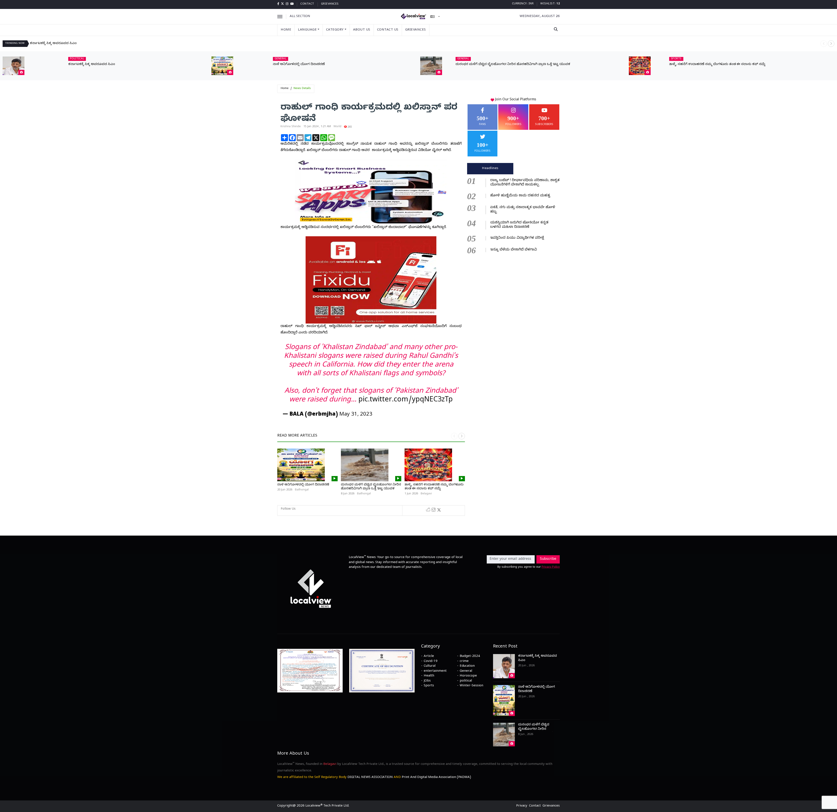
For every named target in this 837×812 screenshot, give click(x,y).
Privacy (521, 806)
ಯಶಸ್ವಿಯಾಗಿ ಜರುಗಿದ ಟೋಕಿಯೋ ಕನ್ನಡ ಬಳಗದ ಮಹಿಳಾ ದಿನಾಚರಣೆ (519, 225)
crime (464, 661)
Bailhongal (302, 490)
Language (307, 30)
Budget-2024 (470, 656)
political (466, 681)
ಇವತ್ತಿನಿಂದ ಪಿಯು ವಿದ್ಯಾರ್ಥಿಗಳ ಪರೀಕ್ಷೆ (517, 238)
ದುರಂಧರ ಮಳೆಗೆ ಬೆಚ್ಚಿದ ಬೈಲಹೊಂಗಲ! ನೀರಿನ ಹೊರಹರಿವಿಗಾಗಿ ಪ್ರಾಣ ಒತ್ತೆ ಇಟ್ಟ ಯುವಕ (513, 64)
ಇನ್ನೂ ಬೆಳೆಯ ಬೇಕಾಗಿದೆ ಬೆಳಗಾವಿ (513, 250)
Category (335, 30)
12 (558, 4)
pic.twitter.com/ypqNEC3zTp (405, 400)
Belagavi (426, 494)
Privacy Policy (551, 567)
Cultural (430, 666)
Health (429, 676)
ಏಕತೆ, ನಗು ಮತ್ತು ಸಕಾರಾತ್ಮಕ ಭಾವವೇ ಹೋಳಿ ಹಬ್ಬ (522, 209)
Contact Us (387, 30)
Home (286, 30)
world (337, 127)
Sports (429, 686)
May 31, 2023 (355, 414)
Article (429, 656)
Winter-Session (471, 686)
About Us (361, 30)
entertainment (435, 671)
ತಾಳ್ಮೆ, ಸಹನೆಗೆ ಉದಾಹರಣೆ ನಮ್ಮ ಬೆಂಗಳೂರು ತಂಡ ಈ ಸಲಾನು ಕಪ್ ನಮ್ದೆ (717, 64)
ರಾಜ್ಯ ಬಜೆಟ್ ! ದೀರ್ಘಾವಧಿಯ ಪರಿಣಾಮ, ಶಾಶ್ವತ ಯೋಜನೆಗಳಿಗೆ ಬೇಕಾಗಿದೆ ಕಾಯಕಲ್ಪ (525, 182)
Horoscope (468, 676)
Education (467, 666)
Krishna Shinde (291, 127)
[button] (831, 43)
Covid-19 (430, 661)
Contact (307, 4)
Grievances (330, 4)
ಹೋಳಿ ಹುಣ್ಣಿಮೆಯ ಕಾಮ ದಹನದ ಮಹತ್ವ (520, 196)
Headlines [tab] (490, 168)
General (466, 671)
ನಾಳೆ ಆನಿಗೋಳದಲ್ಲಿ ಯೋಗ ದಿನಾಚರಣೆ (299, 64)
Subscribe (548, 559)
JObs (427, 681)
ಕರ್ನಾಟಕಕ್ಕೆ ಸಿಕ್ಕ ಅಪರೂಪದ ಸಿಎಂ (53, 43)
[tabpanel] (513, 214)
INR (531, 4)
